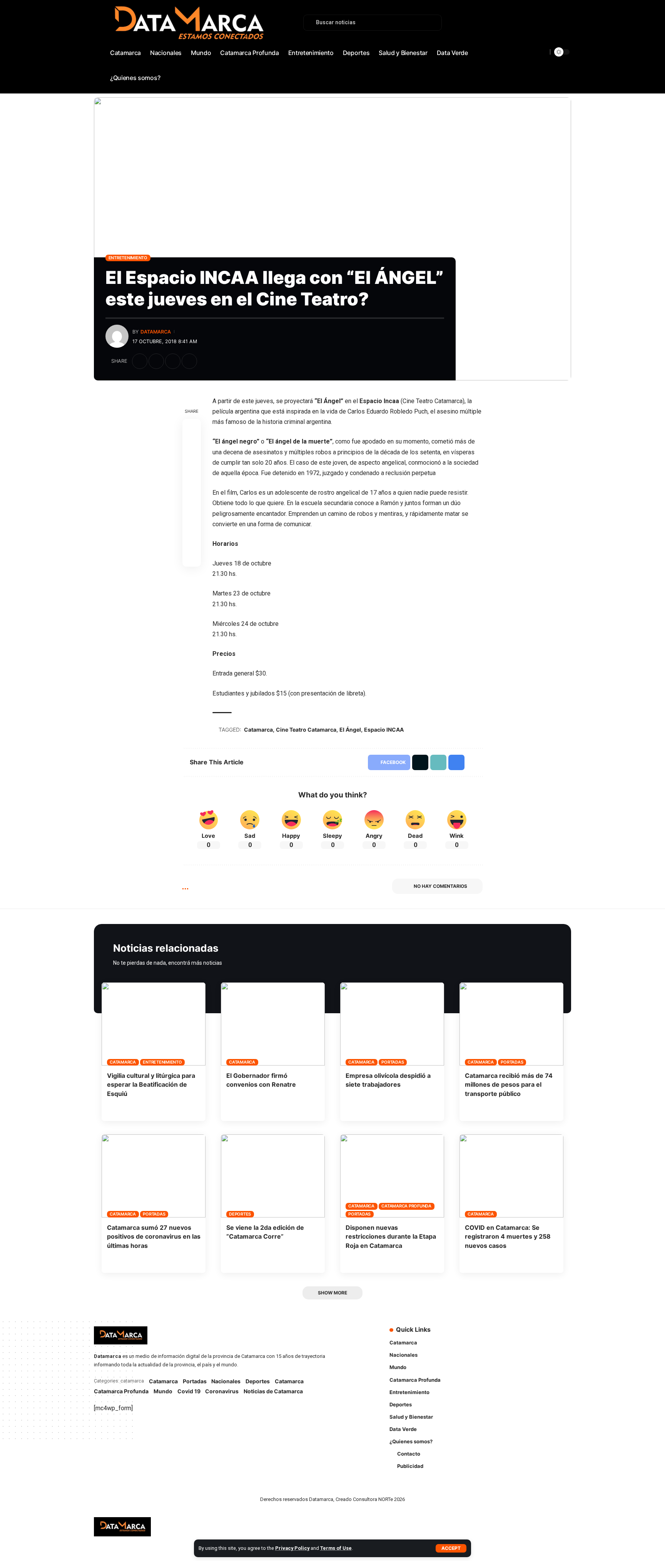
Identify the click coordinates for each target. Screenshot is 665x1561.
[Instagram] (548, 44)
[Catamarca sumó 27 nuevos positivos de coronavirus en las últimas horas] (154, 1175)
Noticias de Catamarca (273, 1391)
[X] (531, 44)
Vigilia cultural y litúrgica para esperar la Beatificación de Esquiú (151, 1084)
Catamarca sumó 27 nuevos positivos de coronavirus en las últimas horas (154, 1236)
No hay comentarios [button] (440, 886)
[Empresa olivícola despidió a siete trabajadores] (392, 1024)
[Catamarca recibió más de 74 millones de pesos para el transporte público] (511, 1024)
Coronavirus (222, 1391)
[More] (206, 361)
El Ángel (350, 729)
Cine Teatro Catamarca (306, 729)
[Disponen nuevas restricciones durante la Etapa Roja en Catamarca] (392, 1175)
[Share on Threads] (191, 483)
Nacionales (226, 1381)
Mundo (163, 1391)
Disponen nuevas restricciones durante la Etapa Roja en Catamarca (391, 1236)
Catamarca (258, 729)
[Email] (191, 501)
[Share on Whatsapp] (191, 464)
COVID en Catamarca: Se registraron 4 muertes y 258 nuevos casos (508, 1236)
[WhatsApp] (565, 44)
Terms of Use (336, 1548)
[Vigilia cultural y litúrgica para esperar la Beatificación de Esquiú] (154, 1024)
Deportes (240, 1214)
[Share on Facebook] (139, 361)
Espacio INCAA (384, 729)
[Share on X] (156, 361)
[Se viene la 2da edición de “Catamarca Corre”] (273, 1175)
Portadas (392, 1062)
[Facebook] (523, 44)
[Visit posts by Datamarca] (117, 336)
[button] (451, 1548)
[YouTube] (540, 44)
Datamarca (155, 332)
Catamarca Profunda (406, 1206)
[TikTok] (557, 44)
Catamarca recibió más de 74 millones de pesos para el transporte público (509, 1084)
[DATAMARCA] (122, 1526)
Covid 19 (189, 1391)
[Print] (189, 361)
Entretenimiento (128, 257)
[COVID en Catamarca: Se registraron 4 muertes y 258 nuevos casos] (511, 1175)
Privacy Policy (292, 1548)
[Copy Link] (172, 361)
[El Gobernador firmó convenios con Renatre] (273, 1024)
